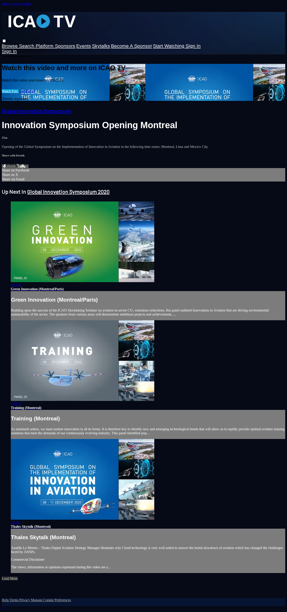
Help (6, 600)
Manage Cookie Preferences (51, 600)
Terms (14, 600)
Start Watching (169, 45)
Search (27, 45)
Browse (10, 45)
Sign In (9, 51)
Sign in (193, 45)
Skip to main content (16, 4)
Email (24, 166)
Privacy (25, 600)
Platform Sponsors (55, 45)
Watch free (10, 91)
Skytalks (101, 45)
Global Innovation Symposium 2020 (68, 191)
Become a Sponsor (131, 45)
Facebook (9, 166)
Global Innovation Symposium (37, 111)
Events (83, 45)
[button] (4, 40)
